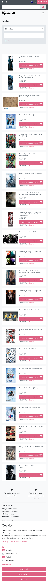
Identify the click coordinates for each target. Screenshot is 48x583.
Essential (9, 547)
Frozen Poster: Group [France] (28, 115)
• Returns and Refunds (10, 516)
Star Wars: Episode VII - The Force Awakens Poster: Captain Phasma (30, 291)
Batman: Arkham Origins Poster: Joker (29, 466)
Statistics (9, 550)
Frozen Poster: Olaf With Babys (29, 349)
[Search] (43, 7)
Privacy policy (8, 541)
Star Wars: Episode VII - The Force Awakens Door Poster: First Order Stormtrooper (30, 214)
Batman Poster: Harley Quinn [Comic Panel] (31, 330)
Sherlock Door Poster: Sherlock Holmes (29, 57)
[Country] (32, 2)
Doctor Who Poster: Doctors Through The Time (31, 447)
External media (11, 554)
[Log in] (2, 2)
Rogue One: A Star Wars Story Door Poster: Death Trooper (30, 76)
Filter (8, 41)
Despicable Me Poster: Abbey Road (30, 310)
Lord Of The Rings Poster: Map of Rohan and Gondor (29, 96)
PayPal (8, 557)
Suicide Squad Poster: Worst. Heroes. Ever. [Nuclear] (31, 154)
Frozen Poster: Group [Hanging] (29, 407)
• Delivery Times (8, 514)
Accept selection (24, 574)
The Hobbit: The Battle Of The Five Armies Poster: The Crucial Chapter (30, 193)
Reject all (24, 579)
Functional (10, 561)
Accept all (24, 569)
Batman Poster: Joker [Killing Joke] (30, 232)
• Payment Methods (9, 509)
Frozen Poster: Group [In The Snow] (30, 368)
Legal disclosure (21, 541)
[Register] (7, 2)
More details (6, 564)
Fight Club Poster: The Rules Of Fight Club (31, 427)
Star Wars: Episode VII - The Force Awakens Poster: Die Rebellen (30, 252)
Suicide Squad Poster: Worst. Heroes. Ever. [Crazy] (31, 135)
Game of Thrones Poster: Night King (30, 173)
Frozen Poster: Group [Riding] (28, 388)
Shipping (31, 68)
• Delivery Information (10, 511)
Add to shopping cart (30, 65)
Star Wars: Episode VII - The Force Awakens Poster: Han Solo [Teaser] (30, 271)
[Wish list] (35, 2)
